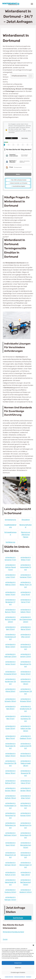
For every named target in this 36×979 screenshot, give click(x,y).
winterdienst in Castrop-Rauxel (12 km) (10, 567)
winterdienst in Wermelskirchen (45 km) (25, 845)
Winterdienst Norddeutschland (13, 932)
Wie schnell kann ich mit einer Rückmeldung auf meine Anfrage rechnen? (17, 231)
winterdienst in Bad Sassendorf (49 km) (25, 882)
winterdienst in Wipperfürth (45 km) (10, 855)
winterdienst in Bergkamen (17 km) (10, 602)
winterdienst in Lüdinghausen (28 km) (25, 691)
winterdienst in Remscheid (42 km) (10, 815)
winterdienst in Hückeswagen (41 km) (10, 805)
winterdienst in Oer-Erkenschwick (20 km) (25, 619)
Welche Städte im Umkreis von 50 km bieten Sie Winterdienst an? (16, 226)
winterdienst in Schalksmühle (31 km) (25, 708)
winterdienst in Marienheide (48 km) (10, 882)
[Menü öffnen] (32, 4)
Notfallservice (10, 542)
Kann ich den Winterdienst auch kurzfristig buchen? (18, 235)
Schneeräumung (10, 520)
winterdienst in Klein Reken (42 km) (25, 805)
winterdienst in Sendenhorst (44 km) (25, 825)
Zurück (5, 939)
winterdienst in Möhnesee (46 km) (26, 855)
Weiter (18, 174)
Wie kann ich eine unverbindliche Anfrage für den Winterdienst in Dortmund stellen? (17, 212)
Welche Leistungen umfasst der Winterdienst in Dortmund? (14, 221)
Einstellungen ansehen (18, 972)
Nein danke (25, 138)
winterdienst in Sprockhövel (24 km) (25, 664)
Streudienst (26, 520)
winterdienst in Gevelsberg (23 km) (25, 646)
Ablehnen (18, 968)
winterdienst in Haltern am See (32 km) (26, 728)
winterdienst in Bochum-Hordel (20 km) (10, 619)
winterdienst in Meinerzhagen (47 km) (25, 864)
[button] (33, 945)
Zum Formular (18, 918)
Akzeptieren (18, 963)
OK (11, 138)
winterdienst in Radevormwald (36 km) (26, 763)
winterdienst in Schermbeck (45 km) (25, 835)
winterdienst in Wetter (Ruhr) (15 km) (26, 584)
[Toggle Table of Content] (29, 75)
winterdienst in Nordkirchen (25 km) (10, 681)
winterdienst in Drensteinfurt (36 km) (10, 763)
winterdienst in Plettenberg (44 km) (10, 825)
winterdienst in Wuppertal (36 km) (26, 773)
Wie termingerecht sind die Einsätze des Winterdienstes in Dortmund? (17, 216)
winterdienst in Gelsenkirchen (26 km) (26, 681)
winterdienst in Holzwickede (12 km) (25, 567)
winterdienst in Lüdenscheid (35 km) (25, 745)
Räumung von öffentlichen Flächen (25, 534)
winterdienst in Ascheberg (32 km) (26, 718)
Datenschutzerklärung (19, 976)
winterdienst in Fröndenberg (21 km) (10, 636)
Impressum (28, 976)
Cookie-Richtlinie (9, 976)
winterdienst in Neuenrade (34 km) (10, 745)
